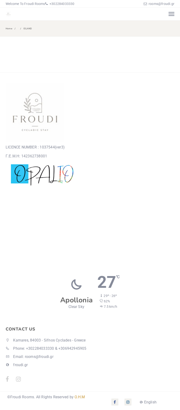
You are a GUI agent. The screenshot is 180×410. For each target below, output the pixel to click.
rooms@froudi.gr (161, 4)
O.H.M (80, 397)
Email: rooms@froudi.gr (32, 356)
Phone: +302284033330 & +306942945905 (49, 348)
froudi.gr (20, 365)
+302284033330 (62, 4)
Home (9, 28)
